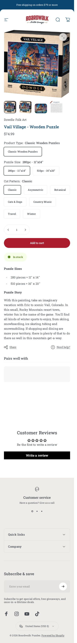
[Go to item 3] (41, 109)
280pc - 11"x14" (17, 170)
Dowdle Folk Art (15, 120)
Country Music (42, 202)
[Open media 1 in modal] (63, 37)
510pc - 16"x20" (46, 170)
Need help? (63, 347)
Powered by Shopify (52, 635)
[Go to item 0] (10, 107)
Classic (12, 190)
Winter (31, 214)
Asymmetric (35, 190)
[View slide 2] (37, 511)
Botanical (60, 190)
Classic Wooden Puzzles (23, 151)
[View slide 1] (32, 511)
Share (12, 347)
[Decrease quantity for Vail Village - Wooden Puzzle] (8, 230)
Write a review (37, 455)
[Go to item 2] (25, 107)
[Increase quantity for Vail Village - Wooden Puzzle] (25, 230)
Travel (12, 214)
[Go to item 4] (56, 107)
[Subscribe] (63, 586)
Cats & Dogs (15, 202)
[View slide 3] (41, 511)
